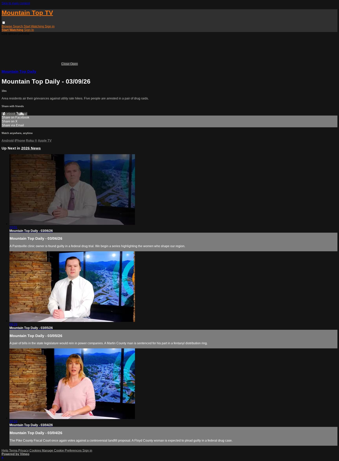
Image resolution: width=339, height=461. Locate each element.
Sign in (50, 26)
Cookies (35, 450)
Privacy (23, 450)
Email (23, 113)
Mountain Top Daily (19, 71)
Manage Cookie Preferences (62, 450)
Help (5, 450)
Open (74, 64)
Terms (13, 450)
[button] (3, 22)
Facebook (9, 113)
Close (65, 64)
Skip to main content (16, 3)
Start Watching (34, 26)
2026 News (31, 148)
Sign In (29, 30)
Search (18, 26)
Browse (7, 26)
